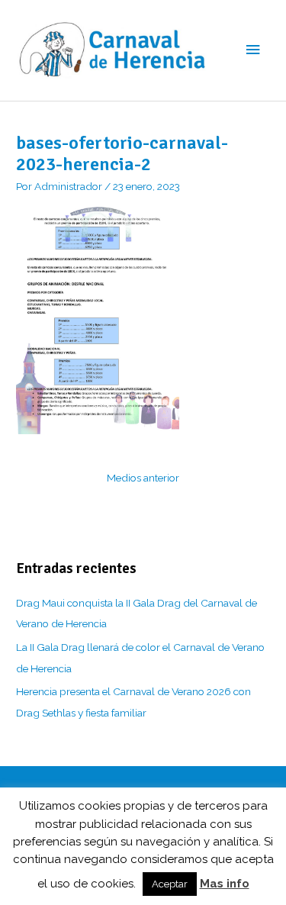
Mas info (224, 884)
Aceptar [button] (170, 884)
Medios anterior (143, 478)
